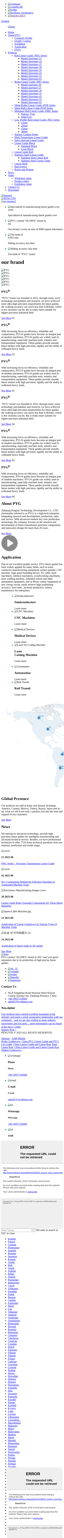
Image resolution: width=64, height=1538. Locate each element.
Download (13, 190)
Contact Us (14, 187)
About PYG (14, 35)
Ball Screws (20, 166)
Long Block (27, 149)
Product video (21, 181)
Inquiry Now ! (8, 1029)
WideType (26, 117)
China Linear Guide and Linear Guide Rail (36, 1047)
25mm (24, 128)
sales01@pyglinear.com (20, 1001)
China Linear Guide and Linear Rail (32, 1044)
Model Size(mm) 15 (31, 58)
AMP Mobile (18, 1038)
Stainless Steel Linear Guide (29, 155)
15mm (24, 122)
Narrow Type (28, 114)
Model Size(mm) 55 (31, 76)
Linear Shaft (20, 163)
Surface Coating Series (26, 134)
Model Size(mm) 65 (31, 79)
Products (12, 52)
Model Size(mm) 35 (31, 70)
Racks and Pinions (24, 169)
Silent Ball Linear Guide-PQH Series (33, 108)
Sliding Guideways (11, 1050)
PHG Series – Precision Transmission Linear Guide (27, 863)
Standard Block (29, 146)
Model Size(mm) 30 (31, 67)
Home (11, 32)
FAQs (17, 49)
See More (6, 318)
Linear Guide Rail (23, 152)
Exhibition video (23, 184)
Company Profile (23, 38)
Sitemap (5, 1038)
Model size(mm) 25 (31, 87)
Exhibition (19, 44)
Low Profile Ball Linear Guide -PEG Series (37, 119)
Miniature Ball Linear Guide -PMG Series (36, 111)
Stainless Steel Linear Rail (34, 157)
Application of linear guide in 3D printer (22, 945)
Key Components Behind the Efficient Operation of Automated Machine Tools (28, 883)
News (11, 172)
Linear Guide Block (24, 143)
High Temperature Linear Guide (31, 137)
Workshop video (23, 178)
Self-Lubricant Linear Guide (29, 140)
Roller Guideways (10, 1041)
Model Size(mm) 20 (31, 61)
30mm (24, 131)
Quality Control (22, 41)
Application (20, 46)
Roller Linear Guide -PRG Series (31, 81)
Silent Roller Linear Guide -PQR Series (34, 105)
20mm (24, 125)
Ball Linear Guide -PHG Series (30, 55)
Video (11, 175)
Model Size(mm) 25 (31, 64)
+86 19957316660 (17, 998)
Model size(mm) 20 (31, 84)
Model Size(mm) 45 (31, 73)
